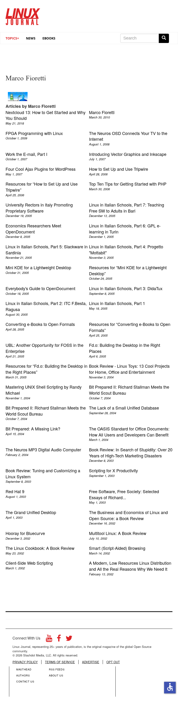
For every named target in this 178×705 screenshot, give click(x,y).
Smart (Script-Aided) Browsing (117, 548)
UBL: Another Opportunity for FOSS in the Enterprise (44, 348)
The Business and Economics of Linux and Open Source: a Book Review (128, 515)
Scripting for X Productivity (113, 470)
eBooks (48, 38)
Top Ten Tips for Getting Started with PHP (127, 184)
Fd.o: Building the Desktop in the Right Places (124, 348)
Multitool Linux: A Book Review (117, 533)
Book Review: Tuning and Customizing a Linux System (43, 473)
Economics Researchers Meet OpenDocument (33, 229)
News (30, 38)
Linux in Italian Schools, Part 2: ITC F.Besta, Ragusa (46, 306)
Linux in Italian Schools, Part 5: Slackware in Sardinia (47, 249)
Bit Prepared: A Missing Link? (33, 429)
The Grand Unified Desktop (31, 512)
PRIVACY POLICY (25, 662)
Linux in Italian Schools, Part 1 (117, 303)
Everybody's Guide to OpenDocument (40, 288)
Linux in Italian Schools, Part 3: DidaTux (125, 288)
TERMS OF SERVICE (60, 662)
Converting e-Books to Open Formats (40, 324)
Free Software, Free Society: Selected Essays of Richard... (124, 494)
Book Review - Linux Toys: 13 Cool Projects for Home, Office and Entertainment (129, 369)
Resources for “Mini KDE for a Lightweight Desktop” (128, 270)
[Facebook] (59, 639)
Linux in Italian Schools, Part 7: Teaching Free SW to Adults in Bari (126, 208)
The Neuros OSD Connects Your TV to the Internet (128, 136)
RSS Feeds (56, 669)
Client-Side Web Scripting (29, 563)
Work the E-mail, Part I (26, 154)
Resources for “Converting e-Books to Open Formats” (129, 327)
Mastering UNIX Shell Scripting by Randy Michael (44, 390)
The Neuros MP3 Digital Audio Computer (43, 449)
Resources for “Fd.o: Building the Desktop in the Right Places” (46, 369)
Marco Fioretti (101, 112)
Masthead (23, 669)
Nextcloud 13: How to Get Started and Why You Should (46, 115)
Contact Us (25, 681)
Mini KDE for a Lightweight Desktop (38, 267)
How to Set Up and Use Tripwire (118, 169)
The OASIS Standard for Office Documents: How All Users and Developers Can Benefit (129, 432)
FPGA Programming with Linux (34, 133)
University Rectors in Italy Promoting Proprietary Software (39, 208)
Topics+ (12, 38)
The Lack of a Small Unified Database (124, 408)
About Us (56, 675)
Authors (23, 675)
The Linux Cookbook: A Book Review (40, 548)
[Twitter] (69, 639)
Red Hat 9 (15, 491)
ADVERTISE (90, 662)
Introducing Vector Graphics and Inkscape (127, 154)
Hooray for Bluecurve (25, 533)
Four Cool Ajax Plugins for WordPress (41, 169)
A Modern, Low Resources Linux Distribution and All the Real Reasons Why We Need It (130, 566)
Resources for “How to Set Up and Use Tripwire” (42, 187)
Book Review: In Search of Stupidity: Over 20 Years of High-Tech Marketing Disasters (130, 452)
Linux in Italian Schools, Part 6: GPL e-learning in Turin (125, 229)
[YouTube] (49, 639)
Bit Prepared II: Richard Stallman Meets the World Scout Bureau (129, 390)
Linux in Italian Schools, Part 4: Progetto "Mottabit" (126, 249)
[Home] (23, 15)
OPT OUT (113, 662)
